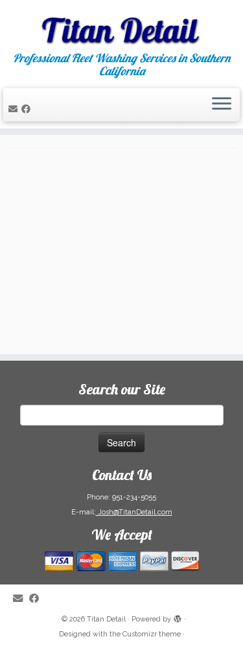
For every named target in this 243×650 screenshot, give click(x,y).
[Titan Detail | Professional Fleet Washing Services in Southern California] (121, 25)
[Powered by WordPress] (177, 616)
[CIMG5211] (121, 254)
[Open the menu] (221, 105)
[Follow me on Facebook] (27, 109)
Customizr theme (151, 634)
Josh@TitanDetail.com (134, 512)
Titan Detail (106, 619)
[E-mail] (14, 109)
